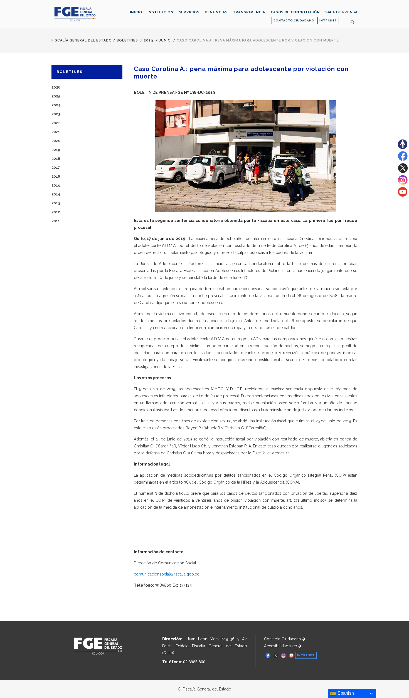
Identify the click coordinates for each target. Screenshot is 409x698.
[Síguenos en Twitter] (402, 171)
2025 (55, 96)
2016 (55, 176)
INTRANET (328, 20)
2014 (55, 194)
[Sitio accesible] (402, 147)
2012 (55, 212)
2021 (55, 132)
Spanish (345, 693)
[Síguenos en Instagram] (402, 183)
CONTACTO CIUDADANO (294, 20)
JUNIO (165, 40)
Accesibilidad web (281, 646)
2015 (55, 185)
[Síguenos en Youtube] (402, 195)
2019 (148, 40)
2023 (55, 114)
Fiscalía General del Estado (81, 40)
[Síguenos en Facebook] (402, 159)
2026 (55, 87)
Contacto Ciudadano (283, 639)
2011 (55, 221)
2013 (55, 203)
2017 (55, 167)
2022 (55, 123)
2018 (55, 158)
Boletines (127, 40)
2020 (55, 141)
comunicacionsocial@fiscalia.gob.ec (166, 574)
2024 (56, 105)
